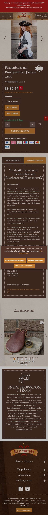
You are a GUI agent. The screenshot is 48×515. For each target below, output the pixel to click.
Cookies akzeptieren (35, 260)
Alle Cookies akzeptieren (24, 266)
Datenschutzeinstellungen (14, 260)
